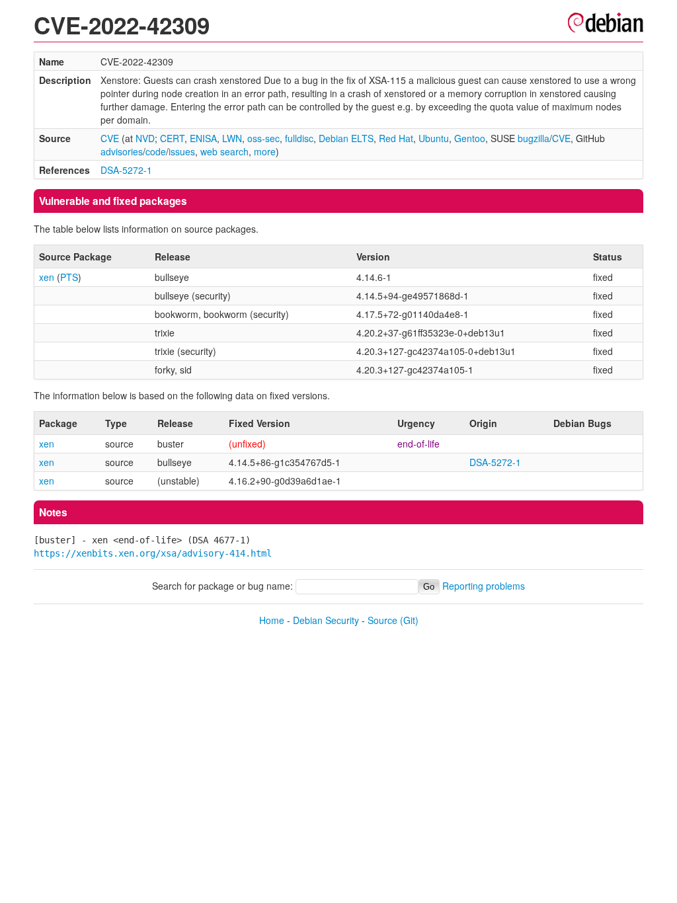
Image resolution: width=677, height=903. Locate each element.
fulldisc (299, 138)
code (155, 151)
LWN (232, 138)
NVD (145, 138)
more (265, 151)
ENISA (203, 138)
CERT (172, 138)
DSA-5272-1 (126, 170)
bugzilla (533, 138)
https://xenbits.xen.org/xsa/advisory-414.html (153, 553)
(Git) (409, 620)
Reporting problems (483, 585)
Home (271, 620)
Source (382, 620)
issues (182, 151)
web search (224, 151)
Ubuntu (433, 138)
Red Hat (396, 138)
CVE (109, 138)
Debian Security (326, 620)
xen (46, 277)
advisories (121, 151)
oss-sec (263, 138)
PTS (69, 277)
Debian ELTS (346, 138)
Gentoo (469, 138)
